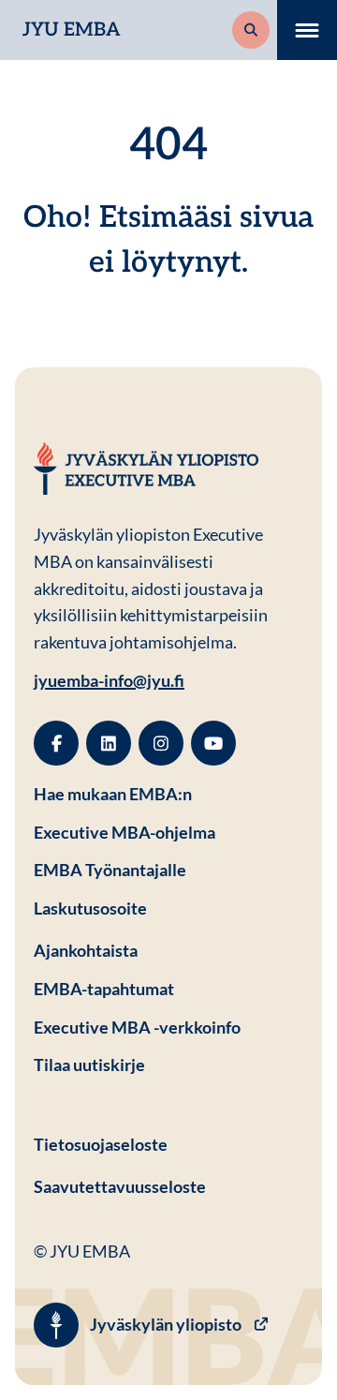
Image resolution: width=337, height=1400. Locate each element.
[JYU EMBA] (146, 468)
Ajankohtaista (86, 950)
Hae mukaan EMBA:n (113, 793)
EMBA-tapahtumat (104, 988)
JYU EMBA (71, 30)
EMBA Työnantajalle (110, 869)
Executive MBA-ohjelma (124, 832)
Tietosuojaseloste (168, 1143)
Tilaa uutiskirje (89, 1064)
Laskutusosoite (168, 907)
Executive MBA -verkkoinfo (137, 1027)
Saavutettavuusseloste (120, 1186)
